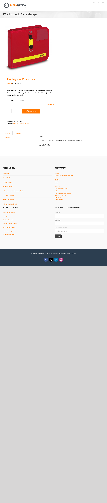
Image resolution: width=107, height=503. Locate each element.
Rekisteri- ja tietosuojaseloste (13, 191)
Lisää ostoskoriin (31, 111)
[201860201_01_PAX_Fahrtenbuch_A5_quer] (27, 48)
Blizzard (57, 186)
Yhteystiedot (8, 186)
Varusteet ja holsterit (23, 123)
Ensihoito (58, 178)
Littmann (58, 191)
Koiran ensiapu (8, 231)
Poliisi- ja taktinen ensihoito (64, 175)
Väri (12, 100)
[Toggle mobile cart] (94, 3)
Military (57, 173)
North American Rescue (63, 193)
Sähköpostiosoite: (61, 228)
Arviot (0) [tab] (8, 137)
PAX (14, 123)
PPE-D (5, 216)
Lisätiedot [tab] (18, 133)
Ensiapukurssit (8, 220)
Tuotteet (7, 178)
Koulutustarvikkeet (10, 204)
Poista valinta (51, 104)
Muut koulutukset (9, 234)
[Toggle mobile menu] (103, 3)
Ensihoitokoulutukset (10, 223)
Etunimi (57, 212)
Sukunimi (58, 220)
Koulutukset (59, 199)
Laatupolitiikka (9, 199)
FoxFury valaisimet (61, 189)
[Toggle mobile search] (98, 3)
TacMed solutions (60, 195)
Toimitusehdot (9, 195)
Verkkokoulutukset (9, 212)
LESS (56, 184)
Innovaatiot (58, 197)
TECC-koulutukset (9, 227)
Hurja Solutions (71, 253)
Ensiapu (57, 180)
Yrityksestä (7, 182)
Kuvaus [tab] (7, 133)
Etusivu (6, 173)
